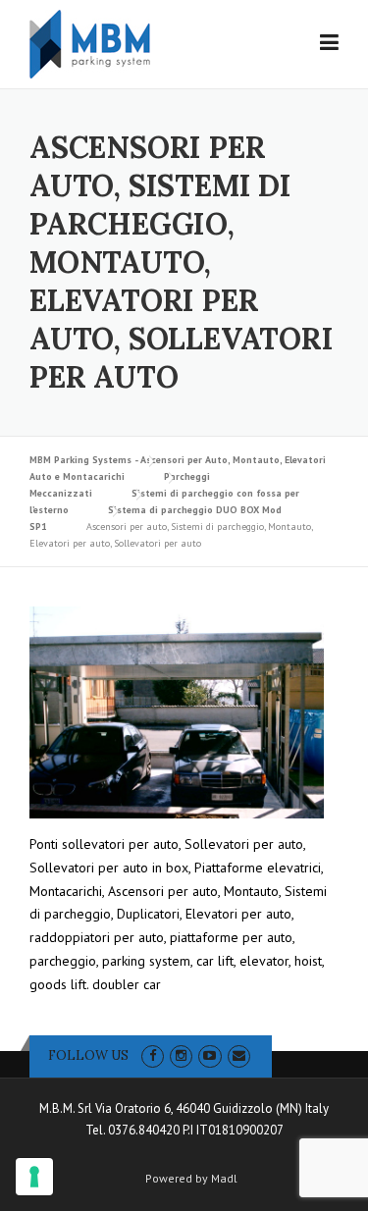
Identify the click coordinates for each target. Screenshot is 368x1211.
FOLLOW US (88, 1055)
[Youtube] (209, 1055)
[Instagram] (181, 1055)
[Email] (239, 1055)
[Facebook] (152, 1055)
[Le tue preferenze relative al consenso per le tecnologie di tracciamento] (34, 1176)
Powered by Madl (191, 1179)
